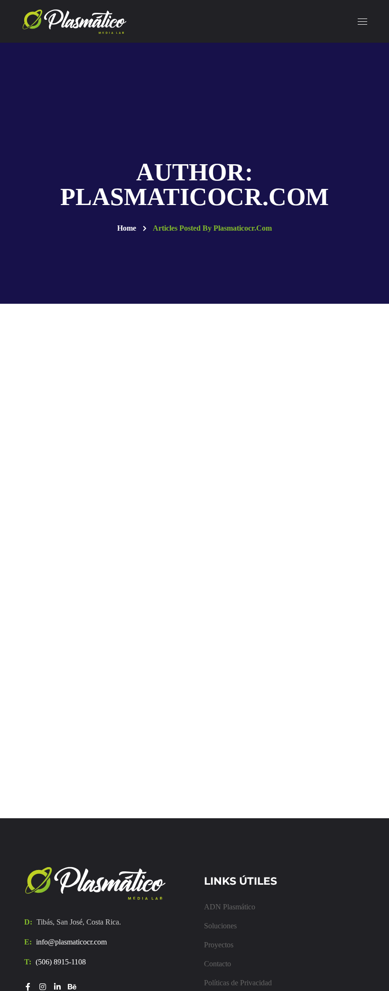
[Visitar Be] (72, 987)
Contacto (217, 964)
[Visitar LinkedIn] (57, 987)
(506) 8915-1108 (61, 962)
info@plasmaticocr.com (71, 942)
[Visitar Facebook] (28, 987)
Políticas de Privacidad (238, 983)
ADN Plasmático (229, 907)
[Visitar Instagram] (42, 987)
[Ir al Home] (95, 883)
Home (126, 228)
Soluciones (220, 926)
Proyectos (218, 945)
